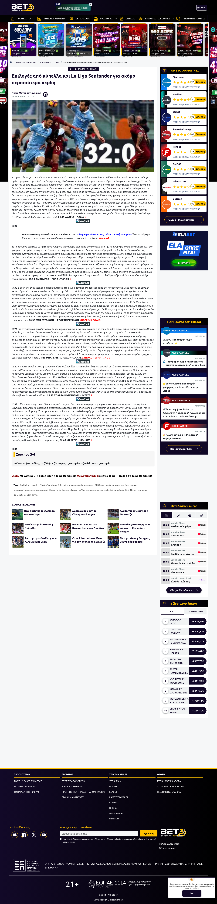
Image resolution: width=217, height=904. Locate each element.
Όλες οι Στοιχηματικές (181, 219)
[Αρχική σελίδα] (11, 62)
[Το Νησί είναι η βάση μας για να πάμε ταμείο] (113, 542)
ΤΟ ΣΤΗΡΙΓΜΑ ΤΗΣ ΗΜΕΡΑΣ (28, 781)
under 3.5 (108, 489)
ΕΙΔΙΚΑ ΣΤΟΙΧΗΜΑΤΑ (72, 786)
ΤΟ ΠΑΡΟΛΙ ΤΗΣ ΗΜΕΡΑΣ (26, 791)
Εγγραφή (148, 833)
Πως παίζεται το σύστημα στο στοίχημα (39, 512)
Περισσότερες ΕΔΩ (181, 448)
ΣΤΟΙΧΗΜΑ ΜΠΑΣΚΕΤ (73, 797)
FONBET (113, 802)
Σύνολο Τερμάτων (48, 485)
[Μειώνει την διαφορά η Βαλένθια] (18, 528)
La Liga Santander (22, 494)
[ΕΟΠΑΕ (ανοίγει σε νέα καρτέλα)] (119, 884)
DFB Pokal (100, 485)
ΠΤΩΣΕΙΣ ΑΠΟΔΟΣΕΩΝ (73, 781)
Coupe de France (69, 489)
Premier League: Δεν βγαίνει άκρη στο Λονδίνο (88, 526)
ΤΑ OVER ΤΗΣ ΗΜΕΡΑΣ (25, 786)
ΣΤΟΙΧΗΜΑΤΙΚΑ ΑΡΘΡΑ (169, 781)
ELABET (113, 791)
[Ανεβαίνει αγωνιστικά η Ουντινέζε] (113, 514)
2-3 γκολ (62, 485)
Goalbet (23, 485)
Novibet (177, 94)
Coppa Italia (55, 489)
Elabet (176, 111)
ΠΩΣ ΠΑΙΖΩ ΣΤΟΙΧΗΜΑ (169, 791)
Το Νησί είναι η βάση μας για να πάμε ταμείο (135, 539)
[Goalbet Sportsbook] (83, 221)
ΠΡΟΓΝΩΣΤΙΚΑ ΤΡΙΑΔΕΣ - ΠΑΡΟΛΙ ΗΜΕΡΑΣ (83, 791)
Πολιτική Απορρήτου (169, 843)
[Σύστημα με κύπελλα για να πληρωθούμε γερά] (18, 542)
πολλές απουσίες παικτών (90, 489)
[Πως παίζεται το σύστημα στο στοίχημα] (17, 514)
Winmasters (179, 181)
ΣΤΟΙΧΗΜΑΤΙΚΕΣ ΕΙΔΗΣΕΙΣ (170, 786)
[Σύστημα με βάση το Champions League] (65, 514)
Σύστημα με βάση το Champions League (84, 512)
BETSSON (114, 818)
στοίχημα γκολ (113, 485)
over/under (33, 485)
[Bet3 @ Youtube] (43, 835)
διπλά (34, 494)
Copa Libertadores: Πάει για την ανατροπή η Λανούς (88, 539)
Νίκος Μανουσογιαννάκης (26, 92)
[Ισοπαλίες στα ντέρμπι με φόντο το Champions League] (113, 528)
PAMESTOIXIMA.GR (119, 797)
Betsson (177, 198)
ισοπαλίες (142, 489)
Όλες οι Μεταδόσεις (181, 590)
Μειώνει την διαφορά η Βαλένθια (39, 526)
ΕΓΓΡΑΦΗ (201, 7)
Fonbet (177, 146)
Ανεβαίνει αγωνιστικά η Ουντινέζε (134, 512)
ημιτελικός (119, 489)
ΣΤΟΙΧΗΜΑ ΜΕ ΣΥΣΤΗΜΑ (49, 62)
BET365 (113, 807)
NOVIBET (114, 786)
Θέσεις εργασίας (167, 848)
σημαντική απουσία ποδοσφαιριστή (31, 489)
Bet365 (177, 164)
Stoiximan (178, 77)
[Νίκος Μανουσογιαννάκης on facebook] (45, 94)
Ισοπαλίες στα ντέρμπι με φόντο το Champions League (135, 528)
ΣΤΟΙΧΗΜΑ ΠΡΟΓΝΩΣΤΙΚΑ (26, 62)
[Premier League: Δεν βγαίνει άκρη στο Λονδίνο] (65, 528)
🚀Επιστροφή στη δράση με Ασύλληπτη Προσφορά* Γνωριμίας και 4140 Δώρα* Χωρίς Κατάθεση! (184, 413)
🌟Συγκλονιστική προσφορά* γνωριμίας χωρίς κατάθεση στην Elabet (180, 387)
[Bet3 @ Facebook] (24, 835)
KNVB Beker (131, 489)
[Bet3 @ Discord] (14, 835)
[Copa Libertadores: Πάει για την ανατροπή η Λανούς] (65, 542)
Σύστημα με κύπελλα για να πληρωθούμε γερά (41, 539)
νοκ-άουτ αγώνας (129, 485)
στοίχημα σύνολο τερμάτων (80, 485)
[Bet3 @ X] (34, 835)
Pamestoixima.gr (182, 129)
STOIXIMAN (115, 781)
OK (191, 893)
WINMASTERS (116, 813)
